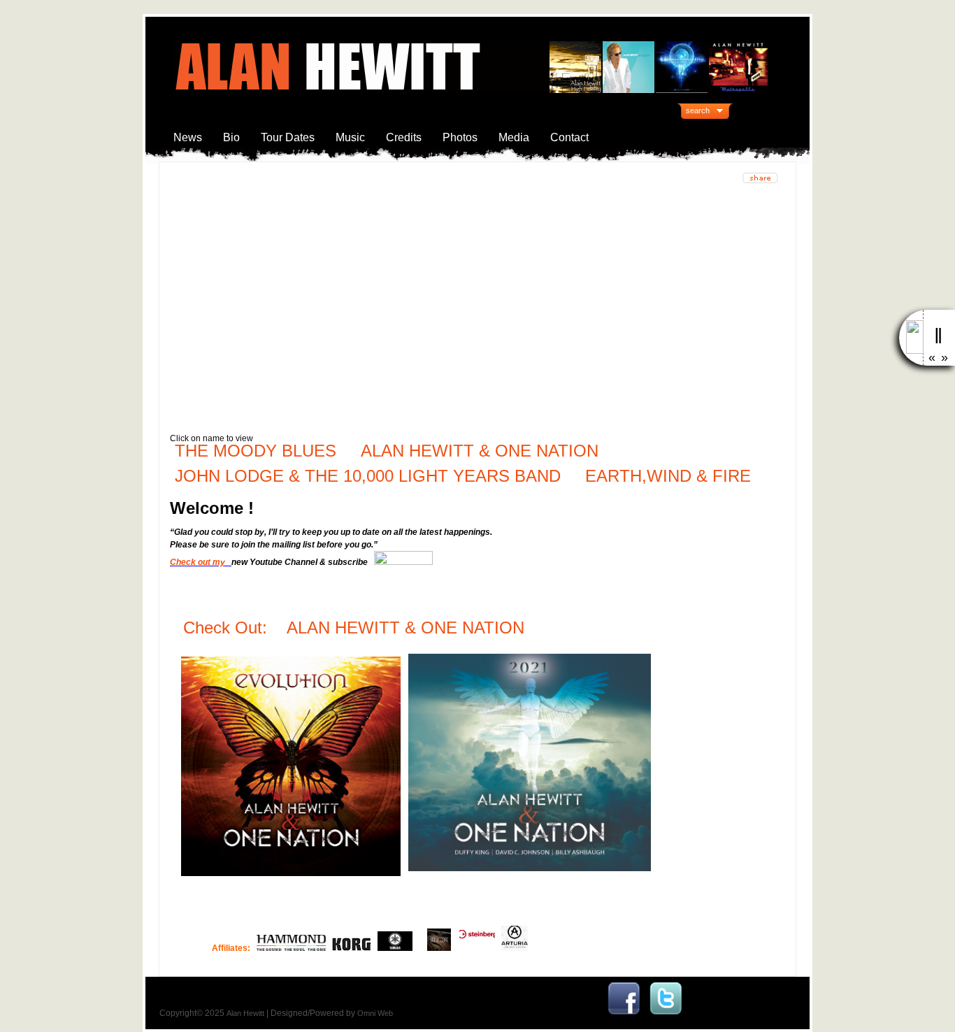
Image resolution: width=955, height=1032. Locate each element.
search (698, 110)
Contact (569, 137)
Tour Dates (288, 137)
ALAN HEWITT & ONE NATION (479, 450)
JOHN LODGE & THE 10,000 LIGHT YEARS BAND (368, 475)
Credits (404, 137)
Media (513, 137)
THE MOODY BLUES (255, 450)
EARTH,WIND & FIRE (665, 475)
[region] (477, 304)
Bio (231, 137)
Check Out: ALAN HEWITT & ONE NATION (356, 627)
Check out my (199, 562)
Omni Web (375, 1013)
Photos (460, 137)
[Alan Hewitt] (623, 1013)
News (187, 137)
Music (350, 137)
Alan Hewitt (245, 1013)
